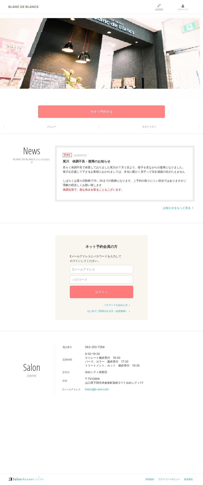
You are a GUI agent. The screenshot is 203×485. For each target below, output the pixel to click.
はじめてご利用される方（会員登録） (107, 311)
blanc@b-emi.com (97, 389)
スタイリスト (149, 126)
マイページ (183, 9)
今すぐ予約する (101, 112)
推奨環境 (188, 479)
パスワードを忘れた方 (116, 305)
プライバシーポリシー (169, 479)
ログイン (101, 292)
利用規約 (150, 479)
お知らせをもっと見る (177, 207)
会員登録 (159, 9)
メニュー (51, 126)
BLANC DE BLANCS (23, 7)
